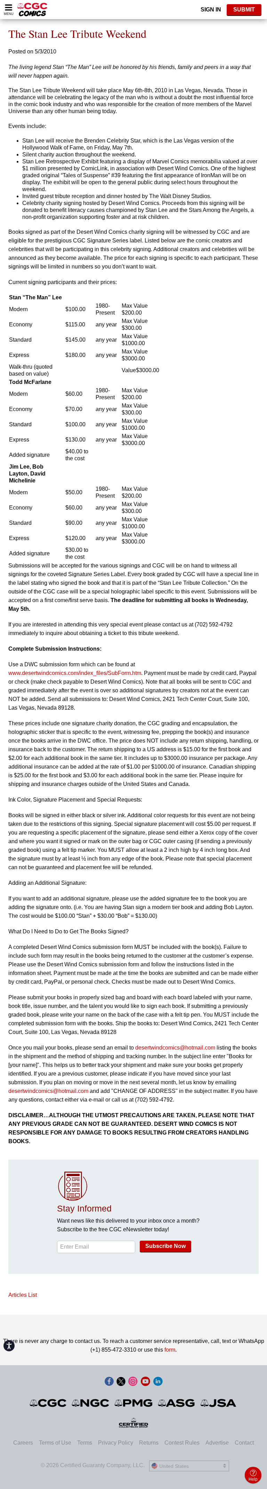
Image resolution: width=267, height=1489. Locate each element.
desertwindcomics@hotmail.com (175, 1048)
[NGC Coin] (91, 1403)
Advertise (217, 1443)
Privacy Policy (115, 1443)
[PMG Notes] (134, 1403)
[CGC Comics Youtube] (145, 1381)
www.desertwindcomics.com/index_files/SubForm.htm (74, 673)
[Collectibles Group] (133, 1423)
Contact (244, 1443)
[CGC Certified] (32, 9)
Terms (84, 1443)
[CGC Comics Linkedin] (158, 1381)
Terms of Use (55, 1443)
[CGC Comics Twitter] (121, 1381)
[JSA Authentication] (218, 1403)
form (169, 1350)
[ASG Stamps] (176, 1403)
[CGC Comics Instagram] (133, 1381)
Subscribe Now (165, 1246)
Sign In (211, 9)
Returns (149, 1443)
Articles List (22, 1295)
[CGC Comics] (48, 1403)
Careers (23, 1443)
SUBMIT (244, 9)
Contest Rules (182, 1443)
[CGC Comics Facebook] (109, 1381)
